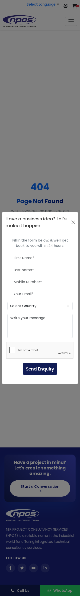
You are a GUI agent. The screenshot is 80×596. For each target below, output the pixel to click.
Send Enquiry (40, 369)
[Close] (73, 222)
